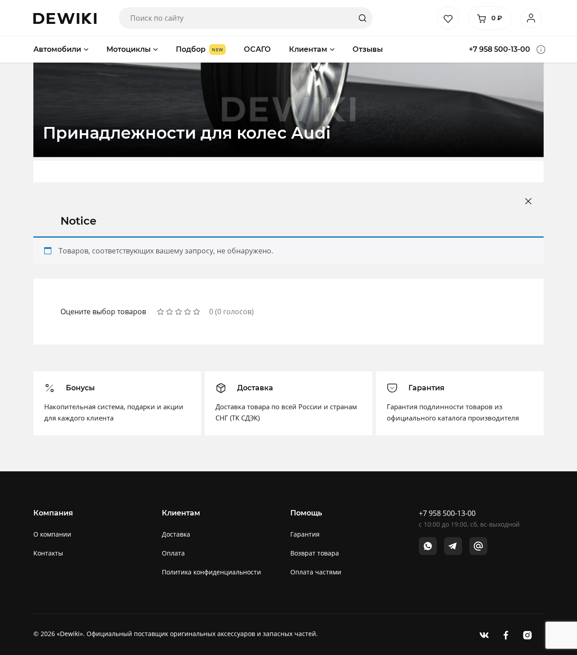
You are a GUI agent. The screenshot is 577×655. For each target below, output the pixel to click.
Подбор (191, 49)
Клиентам (308, 49)
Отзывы (368, 49)
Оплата (173, 553)
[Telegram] (453, 546)
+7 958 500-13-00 (499, 49)
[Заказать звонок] (540, 49)
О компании (52, 534)
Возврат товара (314, 553)
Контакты (48, 553)
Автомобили (57, 49)
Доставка (176, 534)
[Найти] (362, 18)
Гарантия (305, 534)
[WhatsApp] (428, 546)
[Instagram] (527, 634)
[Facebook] (505, 634)
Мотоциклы (128, 49)
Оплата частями (315, 572)
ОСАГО (257, 49)
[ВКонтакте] (484, 634)
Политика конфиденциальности (211, 572)
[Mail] (478, 546)
